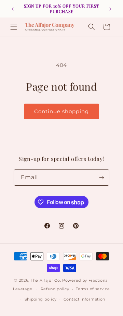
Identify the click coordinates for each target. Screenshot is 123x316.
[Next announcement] (110, 8)
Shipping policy (41, 299)
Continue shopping (61, 111)
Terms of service (93, 288)
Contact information (84, 299)
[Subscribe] (101, 177)
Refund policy (55, 288)
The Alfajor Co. (46, 280)
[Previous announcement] (12, 8)
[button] (13, 26)
